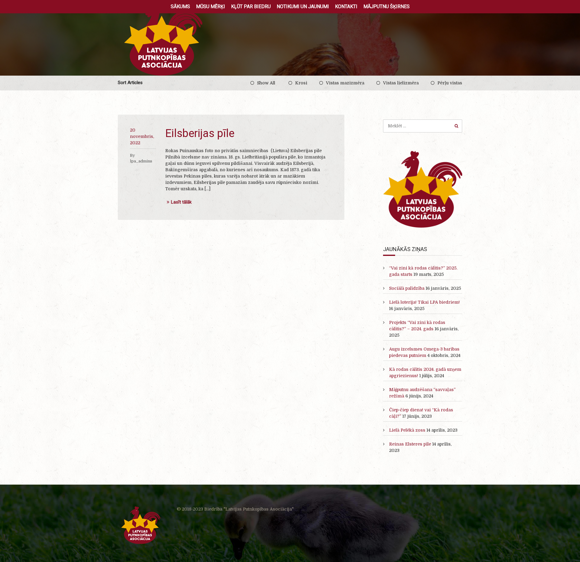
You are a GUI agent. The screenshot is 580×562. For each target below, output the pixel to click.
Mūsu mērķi (210, 6)
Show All (266, 82)
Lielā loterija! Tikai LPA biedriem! (424, 302)
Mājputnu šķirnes (386, 6)
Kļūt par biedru (251, 6)
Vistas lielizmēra (401, 82)
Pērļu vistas (449, 82)
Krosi (301, 82)
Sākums (180, 6)
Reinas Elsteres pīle (410, 444)
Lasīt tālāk (181, 202)
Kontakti (346, 6)
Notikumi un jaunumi (303, 6)
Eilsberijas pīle (199, 133)
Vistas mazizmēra (345, 82)
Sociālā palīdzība (406, 288)
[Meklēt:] (422, 125)
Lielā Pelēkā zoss (407, 430)
